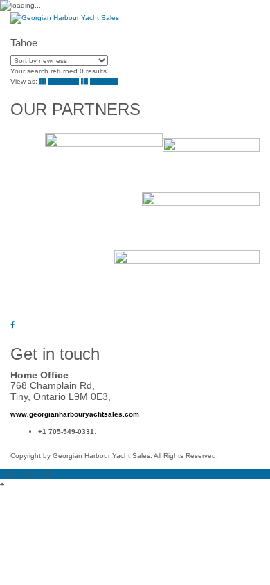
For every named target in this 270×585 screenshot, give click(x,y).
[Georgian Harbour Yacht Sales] (64, 17)
